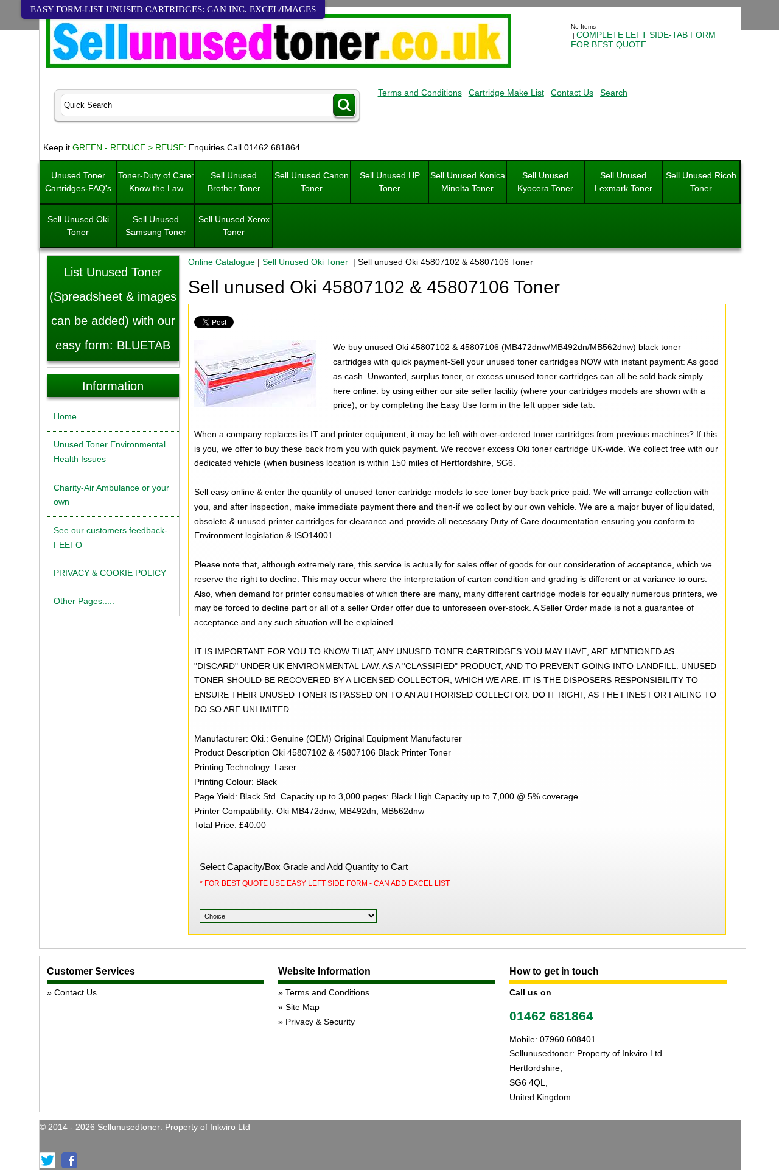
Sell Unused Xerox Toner (234, 225)
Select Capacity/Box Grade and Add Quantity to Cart (304, 866)
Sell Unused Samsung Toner (155, 225)
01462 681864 (551, 1016)
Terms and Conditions (420, 92)
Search (613, 92)
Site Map (302, 1007)
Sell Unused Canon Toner (311, 181)
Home (65, 416)
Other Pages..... (84, 601)
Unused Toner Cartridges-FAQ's (78, 181)
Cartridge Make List (506, 92)
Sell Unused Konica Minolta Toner (467, 181)
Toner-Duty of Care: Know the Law (156, 181)
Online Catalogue (221, 262)
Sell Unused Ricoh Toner (701, 181)
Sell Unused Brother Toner (234, 181)
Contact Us (572, 92)
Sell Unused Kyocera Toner (545, 181)
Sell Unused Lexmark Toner (623, 181)
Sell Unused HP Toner (390, 181)
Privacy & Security (320, 1021)
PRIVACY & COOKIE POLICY (110, 573)
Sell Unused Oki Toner (78, 225)
